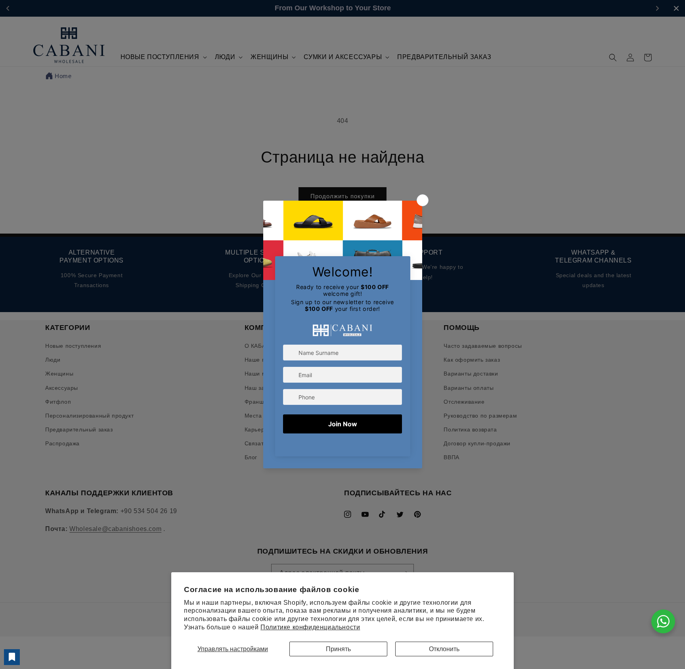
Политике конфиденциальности (310, 627)
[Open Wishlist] (12, 657)
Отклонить (444, 649)
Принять (338, 649)
